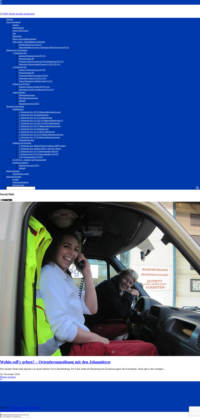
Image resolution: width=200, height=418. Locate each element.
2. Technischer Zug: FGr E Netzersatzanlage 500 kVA (38, 151)
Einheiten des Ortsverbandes (16, 50)
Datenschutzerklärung (20, 182)
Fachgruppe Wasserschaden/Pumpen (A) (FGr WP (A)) (39, 64)
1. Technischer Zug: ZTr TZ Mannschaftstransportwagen (40, 112)
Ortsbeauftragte (18, 28)
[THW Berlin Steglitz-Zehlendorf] (17, 13)
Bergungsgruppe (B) (26, 59)
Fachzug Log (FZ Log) (21, 84)
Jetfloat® (22, 101)
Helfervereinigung (13, 171)
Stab (14, 33)
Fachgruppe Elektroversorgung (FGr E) (33, 75)
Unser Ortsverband (13, 22)
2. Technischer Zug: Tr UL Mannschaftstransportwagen (39, 137)
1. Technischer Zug (19, 53)
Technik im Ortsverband (15, 106)
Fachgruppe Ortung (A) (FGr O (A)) (32, 78)
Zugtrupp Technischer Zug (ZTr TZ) (32, 56)
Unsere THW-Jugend (20, 31)
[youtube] (6, 200)
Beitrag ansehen (8, 377)
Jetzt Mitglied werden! (20, 174)
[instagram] (1, 200)
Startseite (9, 19)
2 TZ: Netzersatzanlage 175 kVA (31, 157)
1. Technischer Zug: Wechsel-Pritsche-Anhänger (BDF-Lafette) (42, 146)
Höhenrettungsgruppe (27, 95)
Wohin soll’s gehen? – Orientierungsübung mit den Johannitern (55, 362)
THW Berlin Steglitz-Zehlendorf (24, 407)
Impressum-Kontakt (13, 177)
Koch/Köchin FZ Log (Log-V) (30, 45)
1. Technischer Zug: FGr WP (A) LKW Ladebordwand (39, 123)
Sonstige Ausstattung (20, 163)
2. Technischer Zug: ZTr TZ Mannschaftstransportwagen (40, 126)
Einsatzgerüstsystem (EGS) (29, 104)
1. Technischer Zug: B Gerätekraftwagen (34, 115)
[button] (1, 3)
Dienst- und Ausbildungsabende (24, 39)
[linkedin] (9, 200)
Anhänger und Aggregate (21, 143)
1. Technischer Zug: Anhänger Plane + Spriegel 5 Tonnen (40, 149)
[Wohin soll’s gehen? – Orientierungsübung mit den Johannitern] (100, 279)
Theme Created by (13, 410)
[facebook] (3, 200)
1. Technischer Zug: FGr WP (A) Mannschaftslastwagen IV (41, 120)
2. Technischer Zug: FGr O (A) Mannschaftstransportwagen (41, 134)
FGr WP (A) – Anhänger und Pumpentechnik (29, 160)
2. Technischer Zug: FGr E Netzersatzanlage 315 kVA (38, 154)
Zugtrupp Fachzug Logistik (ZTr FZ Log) (34, 87)
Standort (15, 25)
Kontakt (15, 179)
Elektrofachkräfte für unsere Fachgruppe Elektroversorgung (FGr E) (44, 47)
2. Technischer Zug (19, 67)
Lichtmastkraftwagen (26, 140)
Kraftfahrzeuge (18, 109)
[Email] (11, 200)
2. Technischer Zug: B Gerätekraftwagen (34, 129)
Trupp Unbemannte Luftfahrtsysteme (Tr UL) (35, 81)
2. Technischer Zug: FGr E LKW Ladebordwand (37, 132)
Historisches (17, 36)
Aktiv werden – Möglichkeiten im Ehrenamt (28, 42)
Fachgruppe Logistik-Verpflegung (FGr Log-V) (36, 90)
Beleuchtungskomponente (28, 98)
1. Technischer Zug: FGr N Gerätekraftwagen (35, 118)
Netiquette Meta (18, 185)
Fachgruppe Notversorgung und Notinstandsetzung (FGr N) (41, 61)
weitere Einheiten (18, 92)
